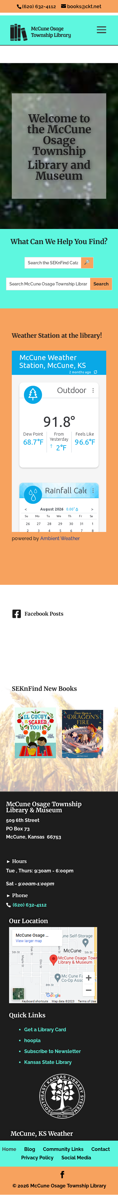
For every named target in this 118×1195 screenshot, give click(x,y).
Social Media (76, 1158)
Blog (29, 1149)
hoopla (32, 1040)
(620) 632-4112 (30, 905)
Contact (100, 1149)
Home (9, 1149)
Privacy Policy (37, 1158)
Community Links (63, 1149)
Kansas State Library (48, 1062)
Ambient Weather (60, 538)
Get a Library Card (45, 1029)
